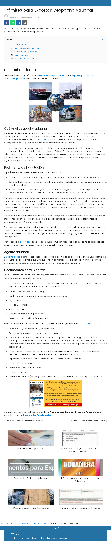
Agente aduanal (21, 55)
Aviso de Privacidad (13, 538)
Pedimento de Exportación (25, 51)
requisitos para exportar (83, 75)
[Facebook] (6, 22)
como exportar (89, 323)
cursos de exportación (15, 78)
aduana (47, 139)
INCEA (39, 538)
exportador (25, 242)
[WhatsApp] (12, 22)
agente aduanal (14, 256)
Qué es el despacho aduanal (26, 48)
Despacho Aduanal (19, 44)
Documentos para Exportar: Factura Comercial (24, 421)
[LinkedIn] (18, 22)
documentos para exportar (53, 75)
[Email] (24, 22)
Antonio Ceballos (15, 15)
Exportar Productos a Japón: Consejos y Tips (87, 421)
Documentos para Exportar (26, 58)
